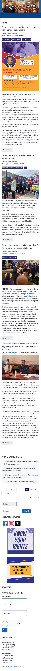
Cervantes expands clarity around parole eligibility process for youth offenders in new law (20, 346)
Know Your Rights (7, 167)
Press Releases (12, 33)
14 (35, 489)
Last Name (6, 605)
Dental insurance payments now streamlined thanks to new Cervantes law (18, 469)
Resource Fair (16, 39)
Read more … (7, 150)
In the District (6, 39)
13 (31, 489)
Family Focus (27, 39)
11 (23, 489)
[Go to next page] (11, 492)
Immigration (18, 167)
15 (3, 493)
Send (4, 630)
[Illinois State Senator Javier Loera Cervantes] (20, 6)
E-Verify (4, 257)
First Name (6, 596)
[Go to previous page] (5, 488)
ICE (25, 167)
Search (26, 511)
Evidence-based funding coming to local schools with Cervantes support (20, 463)
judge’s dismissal (29, 296)
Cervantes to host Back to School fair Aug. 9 (20, 482)
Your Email (6, 613)
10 (18, 489)
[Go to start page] (3, 488)
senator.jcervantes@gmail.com (12, 667)
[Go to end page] (13, 492)
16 (8, 493)
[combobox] (12, 511)
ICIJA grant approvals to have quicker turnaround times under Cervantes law (20, 476)
